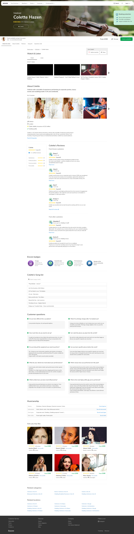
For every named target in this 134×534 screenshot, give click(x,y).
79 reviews (64, 446)
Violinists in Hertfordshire (88, 506)
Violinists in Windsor (32, 506)
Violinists (37, 49)
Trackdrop (100, 531)
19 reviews (37, 473)
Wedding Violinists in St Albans (62, 508)
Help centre (11, 521)
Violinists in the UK (32, 491)
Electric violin (43, 409)
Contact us (11, 527)
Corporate (39, 3)
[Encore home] (5, 3)
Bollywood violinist (54, 409)
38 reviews (92, 446)
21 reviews (64, 473)
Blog (39, 527)
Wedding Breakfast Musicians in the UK (64, 494)
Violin (37, 409)
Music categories (42, 523)
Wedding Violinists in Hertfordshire (90, 511)
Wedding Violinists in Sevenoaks (62, 511)
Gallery (40, 525)
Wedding (47, 412)
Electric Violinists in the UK (61, 491)
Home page (30, 49)
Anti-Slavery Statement (74, 525)
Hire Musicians (14, 3)
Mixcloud (107, 531)
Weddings (24, 3)
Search (117, 3)
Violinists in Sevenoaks (60, 506)
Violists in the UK (86, 491)
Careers (70, 523)
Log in (126, 3)
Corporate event (40, 412)
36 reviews (92, 473)
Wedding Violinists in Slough (89, 508)
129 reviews (37, 446)
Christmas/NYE (49, 3)
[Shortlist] (122, 3)
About (69, 521)
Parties (32, 3)
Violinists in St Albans (59, 504)
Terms (10, 523)
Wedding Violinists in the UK (89, 494)
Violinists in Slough (86, 504)
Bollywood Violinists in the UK (34, 494)
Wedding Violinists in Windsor (35, 511)
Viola (48, 409)
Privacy (10, 525)
